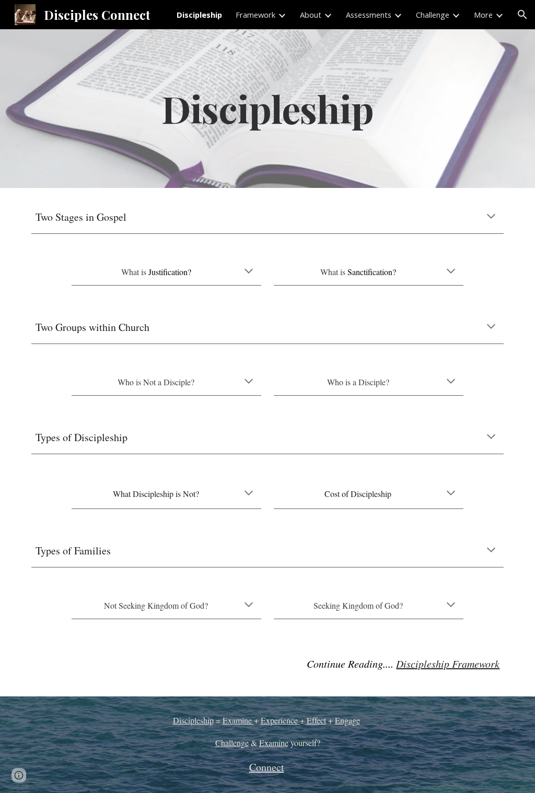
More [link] (483, 14)
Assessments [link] (368, 14)
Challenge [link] (432, 14)
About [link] (310, 14)
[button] (522, 14)
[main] (267, 109)
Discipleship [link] (199, 14)
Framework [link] (255, 14)
